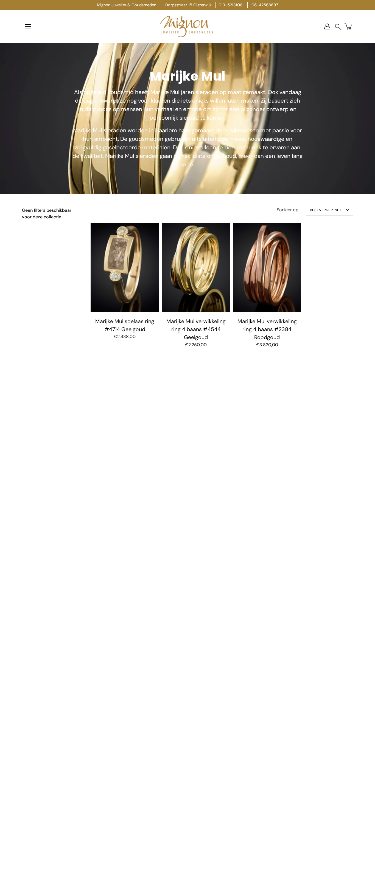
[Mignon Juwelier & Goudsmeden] (187, 26)
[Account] (327, 26)
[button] (338, 26)
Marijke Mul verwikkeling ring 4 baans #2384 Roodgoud (267, 329)
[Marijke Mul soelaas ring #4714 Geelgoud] (125, 267)
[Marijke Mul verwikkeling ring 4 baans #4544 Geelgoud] (196, 267)
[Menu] (28, 26)
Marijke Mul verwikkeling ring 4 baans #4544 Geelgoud (196, 329)
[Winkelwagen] (348, 26)
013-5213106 (230, 5)
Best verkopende (326, 210)
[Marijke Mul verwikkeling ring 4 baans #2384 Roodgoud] (267, 267)
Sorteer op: (288, 210)
